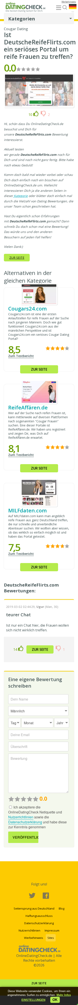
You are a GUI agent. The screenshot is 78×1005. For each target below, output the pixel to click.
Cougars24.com (27, 308)
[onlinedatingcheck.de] (26, 8)
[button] (33, 1000)
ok (55, 1000)
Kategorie (21, 196)
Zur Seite (39, 983)
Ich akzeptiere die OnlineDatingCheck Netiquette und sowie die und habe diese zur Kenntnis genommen (37, 817)
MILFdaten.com (27, 510)
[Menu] (58, 7)
